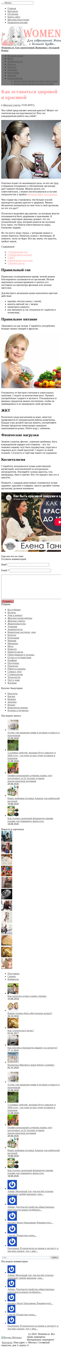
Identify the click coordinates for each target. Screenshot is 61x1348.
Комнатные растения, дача (22, 632)
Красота (12, 67)
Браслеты (13, 693)
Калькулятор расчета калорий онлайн (34, 84)
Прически (13, 666)
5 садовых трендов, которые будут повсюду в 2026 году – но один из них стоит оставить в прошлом (32, 755)
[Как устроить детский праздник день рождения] (6, 875)
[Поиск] (2, 3)
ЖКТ (11, 257)
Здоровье (12, 70)
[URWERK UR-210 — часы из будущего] (6, 898)
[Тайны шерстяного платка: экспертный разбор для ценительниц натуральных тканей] (6, 841)
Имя (3, 564)
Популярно (13, 973)
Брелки (11, 696)
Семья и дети (15, 671)
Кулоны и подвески (18, 710)
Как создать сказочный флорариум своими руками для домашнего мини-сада (30, 819)
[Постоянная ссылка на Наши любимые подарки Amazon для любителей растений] (13, 795)
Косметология (16, 263)
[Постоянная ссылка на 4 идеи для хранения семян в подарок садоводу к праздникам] (13, 729)
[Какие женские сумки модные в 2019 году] (6, 887)
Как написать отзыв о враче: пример (27, 996)
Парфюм (12, 660)
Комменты (13, 979)
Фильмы (12, 683)
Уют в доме (14, 680)
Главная (12, 8)
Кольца (11, 704)
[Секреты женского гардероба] (6, 852)
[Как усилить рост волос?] (6, 956)
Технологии (14, 677)
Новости (12, 649)
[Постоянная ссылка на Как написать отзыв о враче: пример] (13, 993)
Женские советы (12, 105)
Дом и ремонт (15, 615)
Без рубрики (14, 609)
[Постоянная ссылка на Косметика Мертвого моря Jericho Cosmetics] (13, 1062)
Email (4, 570)
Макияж (12, 75)
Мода (10, 58)
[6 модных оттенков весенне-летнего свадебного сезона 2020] (6, 864)
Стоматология (15, 674)
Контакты (13, 11)
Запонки (12, 702)
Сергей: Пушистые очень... (22, 1235)
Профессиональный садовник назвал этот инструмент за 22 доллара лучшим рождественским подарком (30, 778)
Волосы (12, 64)
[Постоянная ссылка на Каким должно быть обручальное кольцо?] (13, 1010)
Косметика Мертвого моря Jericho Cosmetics (31, 1065)
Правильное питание (20, 254)
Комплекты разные (18, 707)
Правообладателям (18, 22)
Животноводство (17, 623)
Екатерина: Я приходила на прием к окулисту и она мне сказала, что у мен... (33, 1249)
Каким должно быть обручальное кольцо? (30, 1013)
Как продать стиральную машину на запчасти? (33, 1047)
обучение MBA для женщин (42, 194)
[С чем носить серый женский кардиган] (6, 933)
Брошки (12, 699)
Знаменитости (15, 61)
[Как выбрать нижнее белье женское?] (6, 968)
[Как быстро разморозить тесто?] (6, 945)
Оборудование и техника (21, 654)
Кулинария (13, 637)
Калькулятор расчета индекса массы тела (35, 81)
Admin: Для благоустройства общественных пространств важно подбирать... (31, 1208)
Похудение (13, 72)
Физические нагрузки (20, 260)
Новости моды (15, 55)
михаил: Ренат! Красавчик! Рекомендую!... (30, 1222)
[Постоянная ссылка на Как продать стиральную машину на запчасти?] (13, 1045)
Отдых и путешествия (19, 657)
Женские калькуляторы (20, 618)
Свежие (12, 976)
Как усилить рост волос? (21, 1030)
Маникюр (13, 643)
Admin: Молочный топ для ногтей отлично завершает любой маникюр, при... (30, 1192)
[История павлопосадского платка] (6, 910)
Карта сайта (14, 16)
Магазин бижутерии (18, 19)
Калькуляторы (15, 78)
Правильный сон (18, 252)
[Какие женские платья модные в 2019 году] (6, 922)
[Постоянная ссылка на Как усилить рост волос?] (13, 1027)
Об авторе (13, 14)
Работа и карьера (16, 668)
